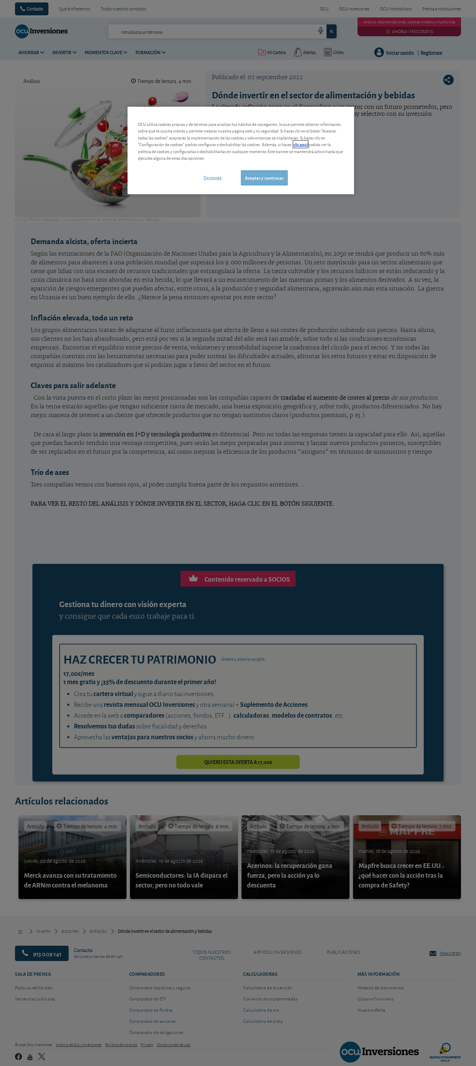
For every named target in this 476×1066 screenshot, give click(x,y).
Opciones (213, 177)
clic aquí (300, 144)
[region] (241, 150)
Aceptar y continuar (264, 177)
